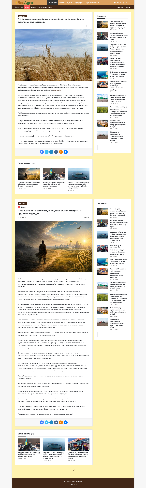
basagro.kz (57, 90)
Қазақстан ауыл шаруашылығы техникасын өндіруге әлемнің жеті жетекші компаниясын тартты (117, 63)
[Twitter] (47, 152)
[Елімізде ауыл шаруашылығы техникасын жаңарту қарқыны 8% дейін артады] (102, 135)
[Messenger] (66, 152)
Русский (127, 7)
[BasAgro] (24, 2)
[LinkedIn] (51, 152)
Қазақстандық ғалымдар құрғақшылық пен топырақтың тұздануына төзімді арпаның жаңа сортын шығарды (118, 111)
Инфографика (79, 2)
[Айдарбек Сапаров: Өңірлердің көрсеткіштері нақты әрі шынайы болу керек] (54, 174)
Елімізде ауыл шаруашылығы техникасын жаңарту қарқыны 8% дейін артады (117, 136)
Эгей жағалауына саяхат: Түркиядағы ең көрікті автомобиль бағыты (118, 74)
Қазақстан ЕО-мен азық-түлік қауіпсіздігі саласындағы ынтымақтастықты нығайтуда (118, 86)
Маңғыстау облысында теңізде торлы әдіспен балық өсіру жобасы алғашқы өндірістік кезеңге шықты (64, 7)
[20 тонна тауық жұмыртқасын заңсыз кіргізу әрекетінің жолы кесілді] (102, 123)
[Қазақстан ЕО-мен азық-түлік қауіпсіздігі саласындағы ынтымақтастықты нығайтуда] (102, 84)
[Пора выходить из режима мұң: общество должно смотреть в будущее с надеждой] (29, 174)
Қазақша (120, 7)
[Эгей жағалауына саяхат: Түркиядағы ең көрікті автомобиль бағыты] (102, 75)
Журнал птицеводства (93, 2)
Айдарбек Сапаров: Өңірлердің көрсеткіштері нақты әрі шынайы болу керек (53, 184)
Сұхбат (69, 2)
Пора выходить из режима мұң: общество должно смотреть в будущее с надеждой (29, 184)
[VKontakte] (56, 152)
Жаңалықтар (53, 2)
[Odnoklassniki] (61, 152)
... (112, 147)
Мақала (61, 2)
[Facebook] (42, 152)
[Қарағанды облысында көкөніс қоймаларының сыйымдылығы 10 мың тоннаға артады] (102, 98)
